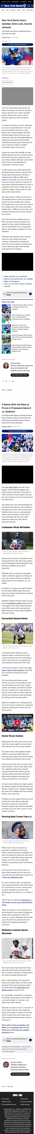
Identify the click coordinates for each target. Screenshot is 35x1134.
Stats (23, 10)
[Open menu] (2, 6)
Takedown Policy (6, 1101)
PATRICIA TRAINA (16, 363)
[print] (12, 381)
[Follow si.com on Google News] (30, 293)
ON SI (8, 2)
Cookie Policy (24, 1099)
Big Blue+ (9, 390)
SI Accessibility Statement (8, 1104)
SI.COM (3, 2)
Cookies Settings (25, 1104)
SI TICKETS (23, 2)
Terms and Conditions (26, 1101)
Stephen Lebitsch (7, 426)
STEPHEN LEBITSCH (16, 1062)
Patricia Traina (6, 37)
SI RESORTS (31, 2)
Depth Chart (29, 10)
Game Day (10, 1086)
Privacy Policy (5, 1099)
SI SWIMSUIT (15, 2)
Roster (19, 10)
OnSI (7, 10)
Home (3, 10)
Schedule (13, 10)
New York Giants (7, 82)
